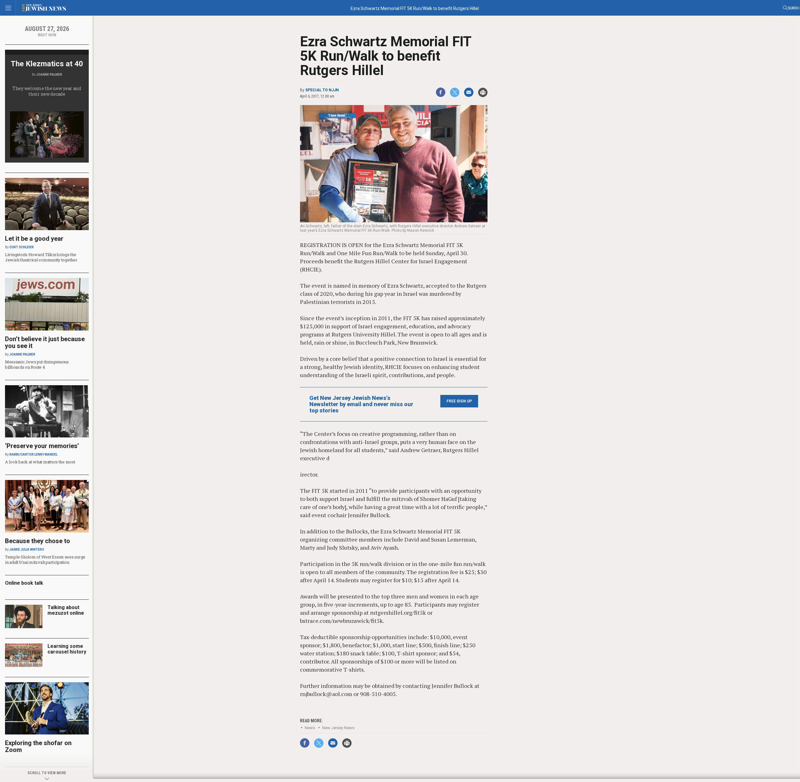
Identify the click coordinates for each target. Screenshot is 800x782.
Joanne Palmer (49, 74)
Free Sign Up (459, 401)
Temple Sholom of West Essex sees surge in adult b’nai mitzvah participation (45, 559)
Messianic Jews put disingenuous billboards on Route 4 (37, 364)
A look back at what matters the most (40, 462)
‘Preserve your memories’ (42, 446)
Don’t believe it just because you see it (45, 342)
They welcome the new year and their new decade (46, 91)
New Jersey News (338, 727)
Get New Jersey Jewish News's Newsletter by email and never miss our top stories (361, 404)
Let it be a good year (34, 238)
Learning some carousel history (67, 649)
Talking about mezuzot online (66, 610)
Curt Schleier (21, 247)
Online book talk (24, 583)
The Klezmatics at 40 (47, 63)
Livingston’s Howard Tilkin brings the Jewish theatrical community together (41, 257)
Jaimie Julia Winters (26, 549)
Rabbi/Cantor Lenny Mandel (33, 454)
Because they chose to (37, 541)
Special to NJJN (322, 90)
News (310, 727)
